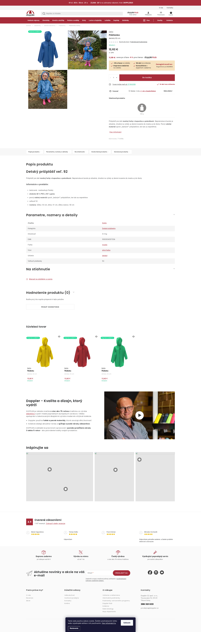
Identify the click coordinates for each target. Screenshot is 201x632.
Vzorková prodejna (71, 598)
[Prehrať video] (139, 415)
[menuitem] (33, 20)
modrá (104, 245)
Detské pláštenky (109, 228)
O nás (161, 8)
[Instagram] (156, 572)
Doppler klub (107, 603)
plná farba (106, 250)
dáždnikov (30, 414)
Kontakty (170, 8)
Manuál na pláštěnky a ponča (40, 279)
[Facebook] (150, 572)
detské (104, 256)
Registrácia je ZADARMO (164, 65)
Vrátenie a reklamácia (111, 595)
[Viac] (146, 20)
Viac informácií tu (109, 623)
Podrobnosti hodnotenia (138, 42)
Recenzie (29, 598)
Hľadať (44, 13)
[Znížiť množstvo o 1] (110, 77)
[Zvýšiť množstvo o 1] (116, 77)
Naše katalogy (108, 609)
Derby (111, 32)
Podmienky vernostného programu (116, 600)
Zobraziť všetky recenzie (55, 524)
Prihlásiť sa (121, 573)
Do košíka (147, 78)
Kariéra (67, 603)
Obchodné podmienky (111, 598)
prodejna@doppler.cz (150, 608)
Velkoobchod (69, 595)
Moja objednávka (109, 611)
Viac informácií (115, 132)
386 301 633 (147, 604)
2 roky (138, 91)
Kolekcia (106, 606)
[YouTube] (162, 572)
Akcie (28, 600)
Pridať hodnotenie (50, 307)
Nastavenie (74, 628)
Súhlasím (126, 623)
